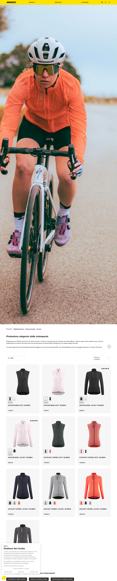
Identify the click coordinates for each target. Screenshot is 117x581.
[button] (4, 578)
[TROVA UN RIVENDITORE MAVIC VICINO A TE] (102, 2)
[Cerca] (105, 2)
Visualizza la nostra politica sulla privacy (14, 565)
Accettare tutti (34, 572)
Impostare (21, 572)
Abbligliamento (19, 329)
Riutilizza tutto (8, 572)
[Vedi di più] (109, 346)
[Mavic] (11, 2)
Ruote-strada (30, 329)
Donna (39, 329)
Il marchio (84, 2)
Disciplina (58, 2)
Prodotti (32, 2)
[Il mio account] (109, 2)
